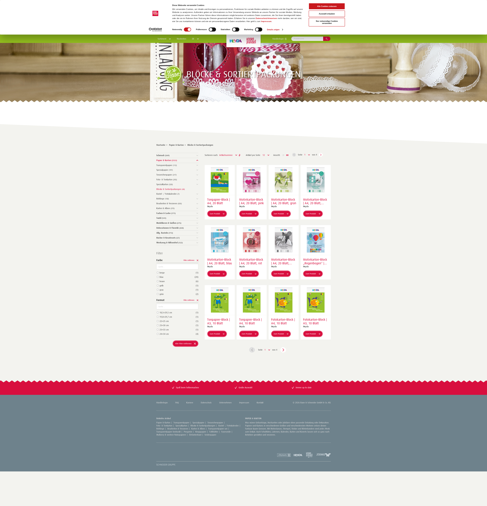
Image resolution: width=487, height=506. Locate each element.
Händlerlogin (278, 38)
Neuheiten (181, 38)
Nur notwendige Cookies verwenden (327, 22)
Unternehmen (225, 402)
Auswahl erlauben (327, 14)
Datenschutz (206, 402)
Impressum (266, 21)
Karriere (189, 402)
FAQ (177, 402)
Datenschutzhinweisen (266, 18)
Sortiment (162, 38)
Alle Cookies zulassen (327, 6)
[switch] (212, 29)
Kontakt (260, 402)
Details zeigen (273, 29)
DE (193, 38)
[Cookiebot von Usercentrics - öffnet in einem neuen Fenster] (155, 30)
